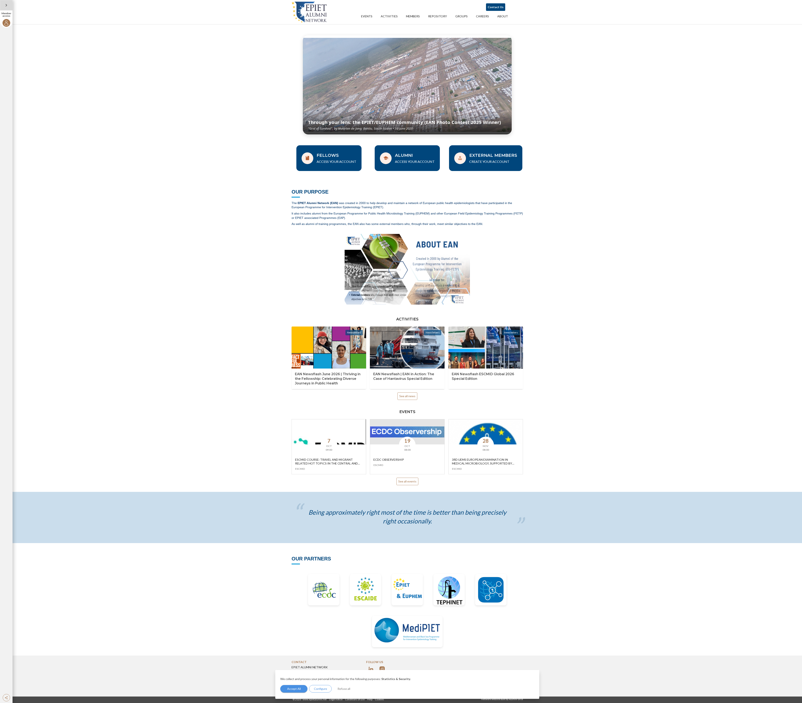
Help (369, 699)
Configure (320, 688)
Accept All (294, 688)
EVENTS (366, 16)
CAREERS (482, 16)
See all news (407, 396)
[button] (6, 697)
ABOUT (502, 16)
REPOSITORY (437, 16)
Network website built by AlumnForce (502, 699)
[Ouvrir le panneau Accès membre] (6, 5)
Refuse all (344, 688)
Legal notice (336, 699)
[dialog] (407, 684)
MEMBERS (413, 16)
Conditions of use (355, 699)
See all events (407, 481)
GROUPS (461, 16)
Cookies (379, 699)
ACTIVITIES (389, 16)
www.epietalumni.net (315, 699)
